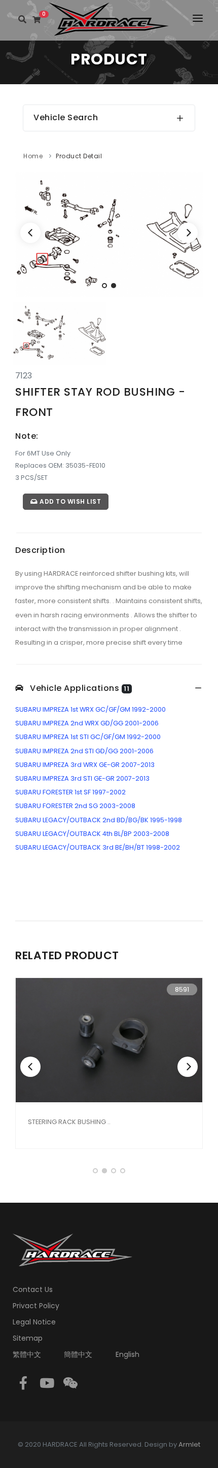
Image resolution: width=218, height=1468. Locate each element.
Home (33, 156)
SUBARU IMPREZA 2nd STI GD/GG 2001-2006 (84, 751)
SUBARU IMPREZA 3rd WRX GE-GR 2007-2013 (85, 764)
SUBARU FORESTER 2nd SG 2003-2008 (75, 805)
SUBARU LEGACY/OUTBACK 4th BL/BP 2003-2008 (92, 833)
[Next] (187, 233)
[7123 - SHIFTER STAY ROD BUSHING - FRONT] (109, 234)
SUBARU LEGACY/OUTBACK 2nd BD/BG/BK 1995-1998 (98, 820)
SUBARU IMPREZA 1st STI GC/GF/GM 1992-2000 (88, 736)
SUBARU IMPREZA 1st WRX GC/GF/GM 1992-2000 (90, 709)
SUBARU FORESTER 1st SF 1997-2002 (70, 792)
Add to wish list (69, 501)
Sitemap (28, 1338)
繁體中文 (27, 1354)
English (127, 1354)
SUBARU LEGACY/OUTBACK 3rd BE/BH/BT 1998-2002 (97, 847)
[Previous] (30, 233)
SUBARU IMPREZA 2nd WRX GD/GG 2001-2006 (87, 723)
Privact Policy (36, 1306)
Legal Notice (34, 1322)
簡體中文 (78, 1354)
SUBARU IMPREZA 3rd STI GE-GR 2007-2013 (82, 778)
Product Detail (79, 156)
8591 (182, 989)
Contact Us (33, 1289)
